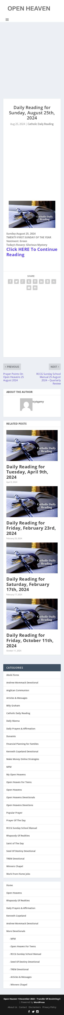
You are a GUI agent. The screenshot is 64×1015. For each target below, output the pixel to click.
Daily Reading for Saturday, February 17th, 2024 (27, 584)
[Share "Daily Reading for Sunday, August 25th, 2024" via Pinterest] (35, 281)
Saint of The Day (15, 843)
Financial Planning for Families (22, 743)
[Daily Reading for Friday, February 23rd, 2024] (32, 501)
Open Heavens (14, 789)
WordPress (39, 1002)
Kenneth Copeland (16, 915)
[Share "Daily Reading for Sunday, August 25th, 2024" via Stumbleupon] (54, 281)
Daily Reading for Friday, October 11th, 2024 (30, 640)
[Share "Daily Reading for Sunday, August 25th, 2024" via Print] (35, 288)
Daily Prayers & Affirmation (20, 728)
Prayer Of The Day (16, 820)
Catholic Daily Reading (41, 124)
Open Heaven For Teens (19, 782)
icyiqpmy (38, 401)
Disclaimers (35, 1007)
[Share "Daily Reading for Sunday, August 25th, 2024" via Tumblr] (29, 281)
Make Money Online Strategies (22, 759)
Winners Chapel (14, 866)
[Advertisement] (32, 60)
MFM (8, 766)
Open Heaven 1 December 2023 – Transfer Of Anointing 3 (32, 998)
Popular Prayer (14, 812)
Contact (23, 1007)
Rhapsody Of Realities (18, 835)
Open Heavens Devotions (19, 805)
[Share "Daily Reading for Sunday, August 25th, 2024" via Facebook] (10, 281)
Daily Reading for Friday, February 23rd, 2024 (31, 528)
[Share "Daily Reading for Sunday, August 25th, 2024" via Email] (29, 288)
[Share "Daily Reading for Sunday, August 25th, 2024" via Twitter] (16, 281)
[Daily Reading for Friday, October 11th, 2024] (32, 614)
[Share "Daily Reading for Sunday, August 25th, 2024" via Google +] (23, 281)
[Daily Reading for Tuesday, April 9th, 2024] (32, 445)
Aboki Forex (12, 674)
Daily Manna (13, 720)
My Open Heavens (16, 774)
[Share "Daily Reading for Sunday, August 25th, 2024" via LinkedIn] (41, 281)
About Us (12, 1007)
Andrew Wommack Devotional (22, 682)
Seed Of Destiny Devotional (20, 851)
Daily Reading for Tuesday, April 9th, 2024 (27, 472)
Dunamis (11, 736)
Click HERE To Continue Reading (32, 251)
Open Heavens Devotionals (20, 797)
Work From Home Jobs (18, 873)
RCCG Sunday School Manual (21, 827)
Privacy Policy (49, 1007)
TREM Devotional (15, 858)
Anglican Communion (17, 690)
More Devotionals (15, 931)
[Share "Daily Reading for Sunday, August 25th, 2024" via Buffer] (47, 281)
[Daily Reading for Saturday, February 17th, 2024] (32, 557)
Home (9, 885)
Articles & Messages (16, 697)
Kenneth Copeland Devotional (22, 751)
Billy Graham (13, 705)
